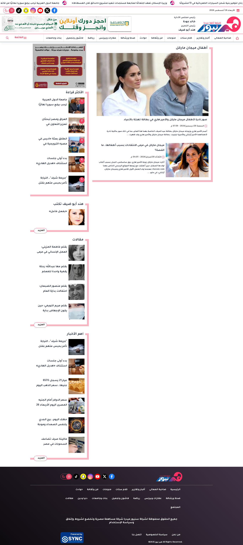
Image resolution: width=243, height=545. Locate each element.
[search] (7, 38)
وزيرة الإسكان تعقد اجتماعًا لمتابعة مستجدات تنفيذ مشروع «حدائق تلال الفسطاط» (144, 3)
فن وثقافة (157, 38)
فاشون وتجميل (74, 38)
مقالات (69, 498)
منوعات (171, 38)
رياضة (91, 38)
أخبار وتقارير (203, 38)
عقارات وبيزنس (107, 38)
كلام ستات (186, 38)
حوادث (143, 38)
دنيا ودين (83, 498)
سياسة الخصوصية (156, 535)
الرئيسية (175, 489)
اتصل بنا (137, 535)
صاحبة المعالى (222, 38)
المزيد (41, 230)
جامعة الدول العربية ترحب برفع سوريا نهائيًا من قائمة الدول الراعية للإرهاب (42, 3)
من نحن (176, 535)
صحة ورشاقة (128, 38)
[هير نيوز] (219, 24)
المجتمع (175, 507)
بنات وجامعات (54, 38)
